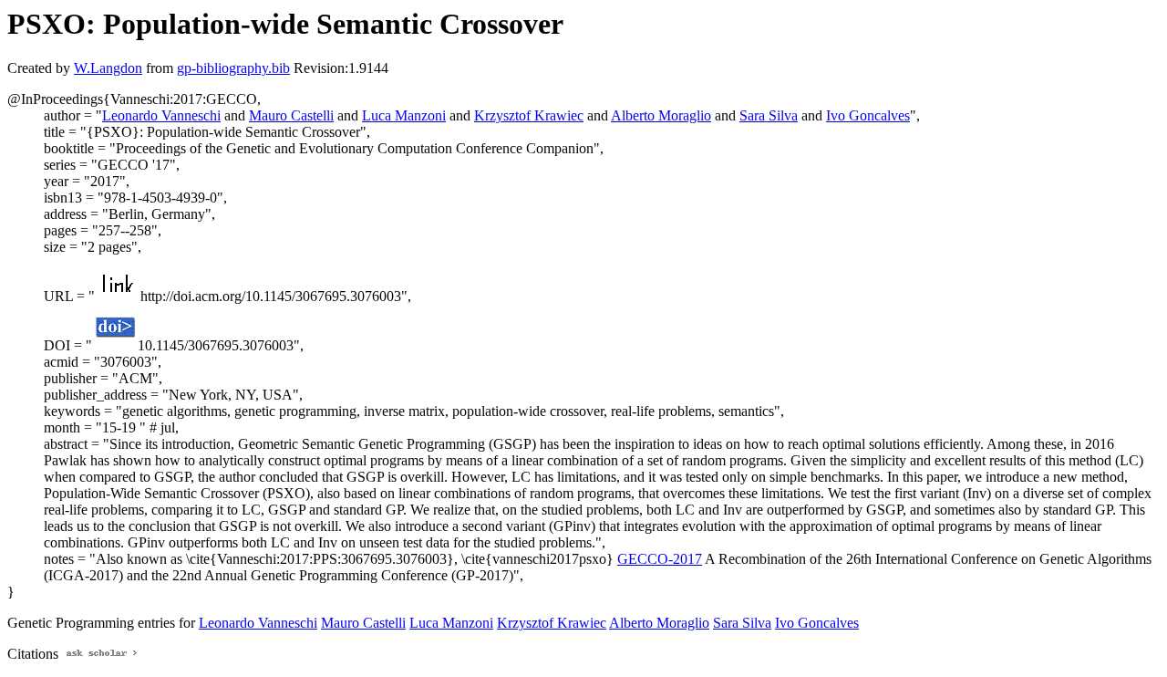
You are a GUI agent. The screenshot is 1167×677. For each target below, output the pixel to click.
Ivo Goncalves (868, 115)
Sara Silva (768, 115)
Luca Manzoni (404, 115)
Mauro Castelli (291, 115)
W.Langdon (108, 68)
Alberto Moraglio (661, 115)
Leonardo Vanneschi (161, 115)
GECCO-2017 (659, 559)
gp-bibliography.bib (233, 68)
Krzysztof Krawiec (529, 115)
